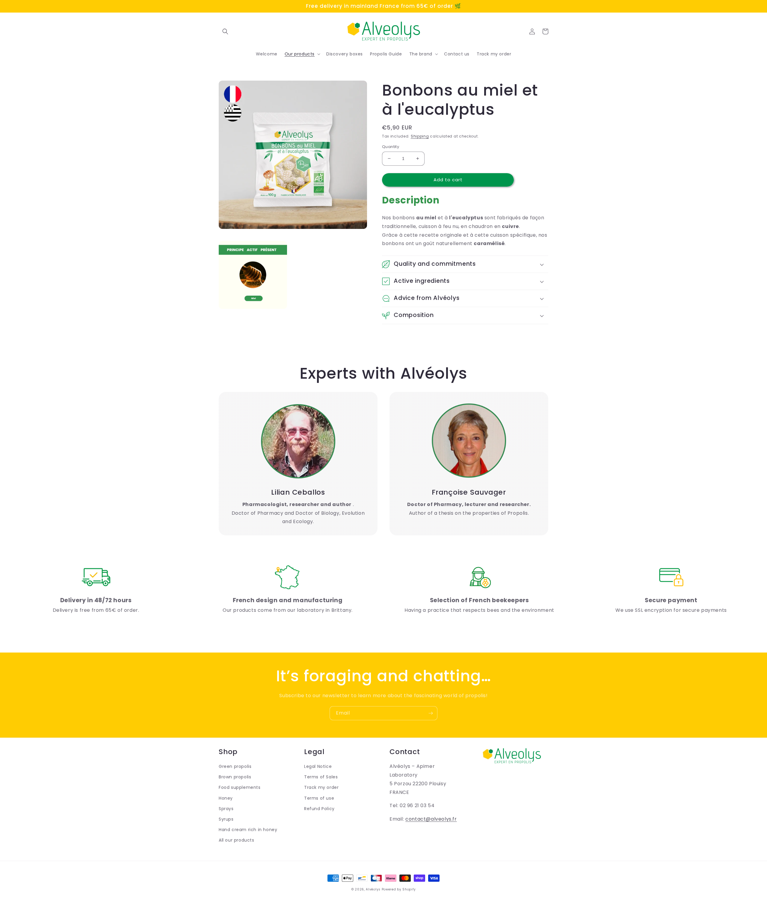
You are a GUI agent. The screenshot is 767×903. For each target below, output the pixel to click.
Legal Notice (318, 766)
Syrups (226, 819)
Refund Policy (319, 809)
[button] (225, 31)
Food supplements (240, 787)
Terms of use (319, 798)
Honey (226, 798)
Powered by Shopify (399, 889)
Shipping (420, 136)
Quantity (390, 147)
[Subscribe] (430, 713)
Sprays (226, 809)
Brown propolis (235, 777)
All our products (236, 840)
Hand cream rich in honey (248, 830)
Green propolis (235, 766)
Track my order (321, 787)
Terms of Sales (321, 777)
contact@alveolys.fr (431, 819)
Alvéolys (373, 889)
